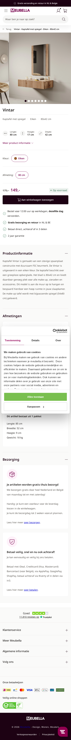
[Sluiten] (66, 29)
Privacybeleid (48, 734)
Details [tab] (36, 340)
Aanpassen (33, 406)
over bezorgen (32, 522)
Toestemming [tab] (12, 340)
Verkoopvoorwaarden (27, 734)
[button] (35, 19)
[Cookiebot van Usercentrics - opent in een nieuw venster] (52, 331)
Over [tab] (58, 340)
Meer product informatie (16, 142)
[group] (19, 158)
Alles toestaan (35, 396)
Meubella (25, 727)
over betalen (31, 589)
